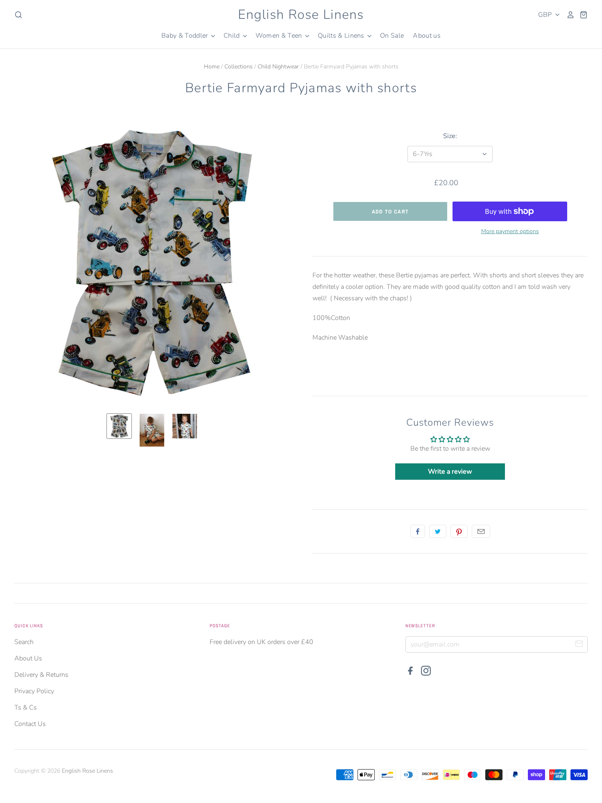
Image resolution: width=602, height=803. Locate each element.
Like (417, 531)
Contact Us (30, 723)
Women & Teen (280, 35)
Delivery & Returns (41, 674)
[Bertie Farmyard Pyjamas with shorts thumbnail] (119, 426)
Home (212, 66)
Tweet (437, 531)
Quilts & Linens (342, 35)
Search (24, 641)
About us (427, 35)
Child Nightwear (278, 66)
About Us (28, 658)
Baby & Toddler (185, 35)
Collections (238, 66)
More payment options (510, 231)
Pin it (459, 531)
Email (481, 531)
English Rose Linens (301, 14)
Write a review (450, 471)
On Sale (392, 35)
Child (233, 35)
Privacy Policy (34, 691)
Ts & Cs (25, 707)
